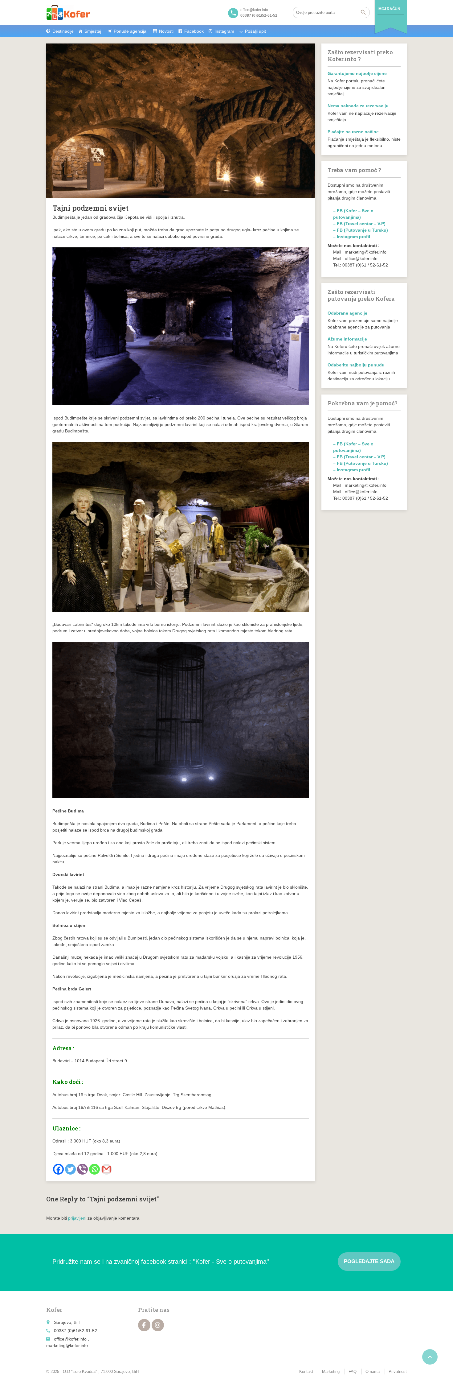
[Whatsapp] (94, 1169)
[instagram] (158, 1325)
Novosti (166, 31)
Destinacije (63, 31)
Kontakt (306, 1371)
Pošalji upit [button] (255, 31)
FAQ (353, 1371)
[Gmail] (106, 1169)
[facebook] (144, 1325)
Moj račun (389, 9)
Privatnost (398, 1371)
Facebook (194, 31)
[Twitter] (70, 1169)
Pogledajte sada (369, 1261)
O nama (372, 1371)
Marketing (331, 1371)
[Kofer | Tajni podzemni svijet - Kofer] (68, 12)
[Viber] (82, 1169)
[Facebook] (58, 1169)
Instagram (224, 31)
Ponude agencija (130, 31)
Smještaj (92, 31)
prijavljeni (77, 1218)
